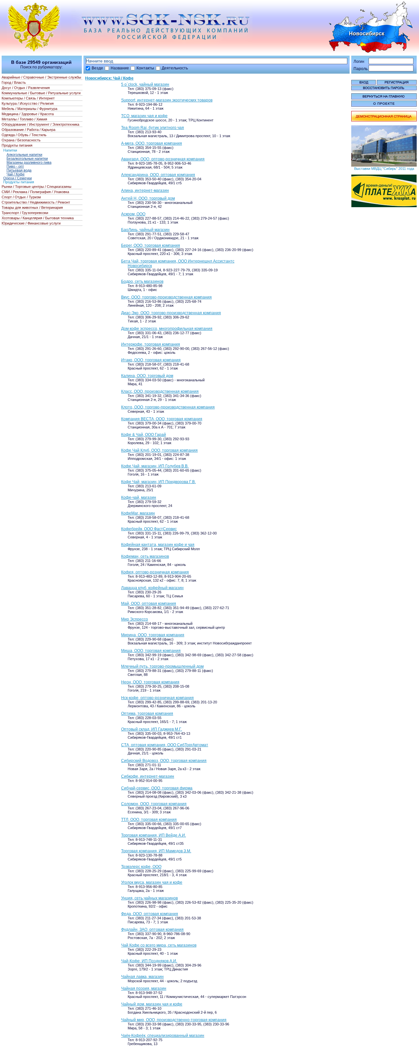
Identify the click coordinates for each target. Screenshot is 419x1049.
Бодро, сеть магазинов (142, 281)
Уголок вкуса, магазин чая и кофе (151, 882)
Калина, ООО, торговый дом (147, 375)
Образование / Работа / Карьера (28, 130)
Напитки (10, 150)
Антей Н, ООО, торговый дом (148, 198)
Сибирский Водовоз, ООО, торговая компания (164, 760)
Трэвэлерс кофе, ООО (141, 866)
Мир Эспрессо (134, 619)
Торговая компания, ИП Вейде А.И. (153, 835)
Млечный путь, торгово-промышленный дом (162, 666)
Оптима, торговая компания (147, 713)
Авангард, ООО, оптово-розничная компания (163, 159)
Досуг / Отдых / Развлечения (26, 88)
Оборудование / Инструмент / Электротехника (40, 124)
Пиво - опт (15, 166)
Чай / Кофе (16, 174)
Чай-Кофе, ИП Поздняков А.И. (149, 961)
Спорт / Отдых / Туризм (21, 197)
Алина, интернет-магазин (145, 190)
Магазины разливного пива (29, 162)
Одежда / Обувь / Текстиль (24, 135)
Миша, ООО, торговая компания (151, 650)
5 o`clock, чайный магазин (145, 84)
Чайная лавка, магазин (142, 976)
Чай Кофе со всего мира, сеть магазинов (158, 945)
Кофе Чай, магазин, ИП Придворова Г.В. (158, 481)
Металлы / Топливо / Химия (24, 119)
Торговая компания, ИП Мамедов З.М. (156, 851)
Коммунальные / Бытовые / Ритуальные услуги (41, 93)
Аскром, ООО (133, 214)
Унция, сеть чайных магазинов (149, 898)
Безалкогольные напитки (27, 158)
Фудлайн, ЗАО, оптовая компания (152, 929)
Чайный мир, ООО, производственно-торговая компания (174, 1020)
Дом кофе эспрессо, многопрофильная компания (166, 328)
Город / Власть (14, 82)
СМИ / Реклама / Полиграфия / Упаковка (35, 192)
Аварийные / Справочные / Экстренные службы (41, 77)
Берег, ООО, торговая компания (150, 245)
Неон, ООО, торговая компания (150, 682)
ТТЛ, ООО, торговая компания (149, 819)
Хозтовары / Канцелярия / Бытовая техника (38, 218)
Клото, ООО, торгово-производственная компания (168, 407)
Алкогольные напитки (24, 154)
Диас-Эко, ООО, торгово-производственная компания (171, 313)
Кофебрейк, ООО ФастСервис (149, 529)
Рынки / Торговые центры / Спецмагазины (36, 187)
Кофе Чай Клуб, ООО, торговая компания (159, 450)
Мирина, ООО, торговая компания (152, 635)
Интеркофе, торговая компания (150, 344)
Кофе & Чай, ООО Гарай (143, 434)
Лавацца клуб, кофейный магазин (152, 588)
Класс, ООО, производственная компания (160, 391)
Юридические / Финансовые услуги (31, 223)
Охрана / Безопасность (21, 140)
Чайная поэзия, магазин (143, 988)
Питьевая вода (19, 170)
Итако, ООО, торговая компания (151, 360)
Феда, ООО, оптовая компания (149, 914)
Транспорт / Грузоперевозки (25, 213)
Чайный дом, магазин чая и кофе (151, 1004)
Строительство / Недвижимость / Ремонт (36, 202)
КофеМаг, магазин (138, 513)
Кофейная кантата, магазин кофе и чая (157, 544)
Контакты (145, 68)
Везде (97, 68)
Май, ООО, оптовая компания (148, 603)
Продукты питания (17, 145)
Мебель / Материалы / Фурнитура (29, 109)
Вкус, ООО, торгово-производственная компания (166, 297)
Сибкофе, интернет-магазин (147, 776)
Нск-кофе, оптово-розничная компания (157, 698)
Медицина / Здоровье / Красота (28, 114)
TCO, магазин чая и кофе (144, 116)
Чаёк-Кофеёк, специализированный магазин (162, 1035)
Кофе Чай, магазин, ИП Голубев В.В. (155, 466)
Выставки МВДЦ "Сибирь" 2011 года (384, 169)
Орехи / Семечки (17, 178)
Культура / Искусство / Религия (28, 103)
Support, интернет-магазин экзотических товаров (166, 100)
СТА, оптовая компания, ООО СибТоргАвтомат (164, 745)
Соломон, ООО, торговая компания (154, 804)
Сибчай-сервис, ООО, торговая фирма (156, 788)
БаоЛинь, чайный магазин (145, 229)
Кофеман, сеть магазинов (145, 556)
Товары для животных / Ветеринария (32, 207)
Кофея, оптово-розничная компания (155, 572)
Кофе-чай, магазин (138, 497)
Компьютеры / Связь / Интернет (28, 98)
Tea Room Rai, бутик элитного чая (152, 127)
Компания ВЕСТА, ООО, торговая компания (161, 419)
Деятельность (175, 68)
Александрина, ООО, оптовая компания (158, 174)
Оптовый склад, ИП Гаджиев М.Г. (151, 729)
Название (120, 68)
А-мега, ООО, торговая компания (151, 143)
